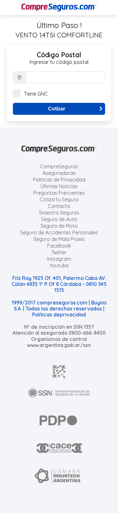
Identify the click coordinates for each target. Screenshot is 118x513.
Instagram (59, 258)
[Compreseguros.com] (59, 7)
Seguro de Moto (59, 225)
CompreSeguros (59, 166)
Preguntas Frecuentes (59, 192)
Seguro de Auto (59, 219)
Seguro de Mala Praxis (59, 239)
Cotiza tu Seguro (59, 199)
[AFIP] (59, 371)
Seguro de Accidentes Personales (59, 232)
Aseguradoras (59, 173)
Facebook (59, 245)
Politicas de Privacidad (59, 179)
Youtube (59, 265)
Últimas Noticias (59, 186)
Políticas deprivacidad (59, 314)
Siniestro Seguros (59, 212)
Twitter (59, 252)
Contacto (59, 206)
